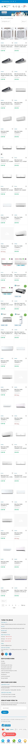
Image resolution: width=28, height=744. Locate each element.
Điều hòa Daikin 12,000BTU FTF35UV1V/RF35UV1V (20, 247)
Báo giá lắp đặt (4, 678)
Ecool (2, 157)
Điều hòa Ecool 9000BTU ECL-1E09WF (20, 189)
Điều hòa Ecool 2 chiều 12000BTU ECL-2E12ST (7, 275)
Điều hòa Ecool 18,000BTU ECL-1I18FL (7, 476)
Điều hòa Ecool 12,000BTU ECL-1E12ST (7, 304)
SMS (25, 742)
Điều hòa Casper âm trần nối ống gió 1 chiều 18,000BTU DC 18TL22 (20, 305)
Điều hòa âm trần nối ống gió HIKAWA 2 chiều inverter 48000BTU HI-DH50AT (7, 76)
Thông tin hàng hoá (5, 672)
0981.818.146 (9, 636)
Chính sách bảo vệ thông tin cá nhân (9, 670)
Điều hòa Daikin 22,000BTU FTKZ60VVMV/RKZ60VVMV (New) (7, 535)
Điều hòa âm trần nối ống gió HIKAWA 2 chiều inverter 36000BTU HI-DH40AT (20, 76)
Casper (15, 301)
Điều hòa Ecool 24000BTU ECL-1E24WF (7, 160)
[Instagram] (2, 654)
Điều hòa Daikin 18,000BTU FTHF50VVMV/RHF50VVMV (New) (7, 363)
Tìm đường (3, 742)
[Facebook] (10, 654)
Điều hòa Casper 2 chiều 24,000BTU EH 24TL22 (20, 590)
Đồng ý (5, 712)
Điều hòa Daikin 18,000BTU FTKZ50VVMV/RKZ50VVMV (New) (7, 392)
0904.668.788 (8, 641)
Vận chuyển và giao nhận (6, 666)
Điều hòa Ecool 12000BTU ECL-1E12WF (7, 189)
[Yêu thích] (16, 6)
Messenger (19, 742)
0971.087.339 (9, 638)
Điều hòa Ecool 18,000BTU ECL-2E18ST (20, 447)
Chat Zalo (8, 742)
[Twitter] (6, 654)
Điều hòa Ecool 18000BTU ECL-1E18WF (20, 160)
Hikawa (2, 42)
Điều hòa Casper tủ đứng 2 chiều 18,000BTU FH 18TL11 (20, 333)
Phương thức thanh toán (6, 668)
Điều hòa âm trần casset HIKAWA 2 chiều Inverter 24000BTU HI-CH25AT (20, 46)
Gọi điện (13, 742)
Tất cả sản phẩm (8, 18)
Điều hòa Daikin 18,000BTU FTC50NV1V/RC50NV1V (7, 448)
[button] (13, 6)
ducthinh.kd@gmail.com (6, 645)
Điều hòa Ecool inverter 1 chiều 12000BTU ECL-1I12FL (20, 276)
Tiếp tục (23, 605)
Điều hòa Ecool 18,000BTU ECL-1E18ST (20, 476)
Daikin (15, 100)
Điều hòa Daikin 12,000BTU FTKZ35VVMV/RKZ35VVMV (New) (21, 219)
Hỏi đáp (2, 661)
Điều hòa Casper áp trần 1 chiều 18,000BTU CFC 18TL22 (7, 333)
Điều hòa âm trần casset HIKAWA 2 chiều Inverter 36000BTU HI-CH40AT (7, 46)
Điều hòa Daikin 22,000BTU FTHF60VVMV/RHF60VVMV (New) (7, 506)
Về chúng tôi (3, 674)
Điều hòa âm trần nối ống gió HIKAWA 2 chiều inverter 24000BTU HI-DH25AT (7, 105)
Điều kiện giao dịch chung (6, 665)
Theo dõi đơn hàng (5, 1)
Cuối (14, 607)
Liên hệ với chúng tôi (5, 676)
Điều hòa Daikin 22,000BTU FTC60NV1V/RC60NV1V (7, 591)
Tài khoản (3, 663)
